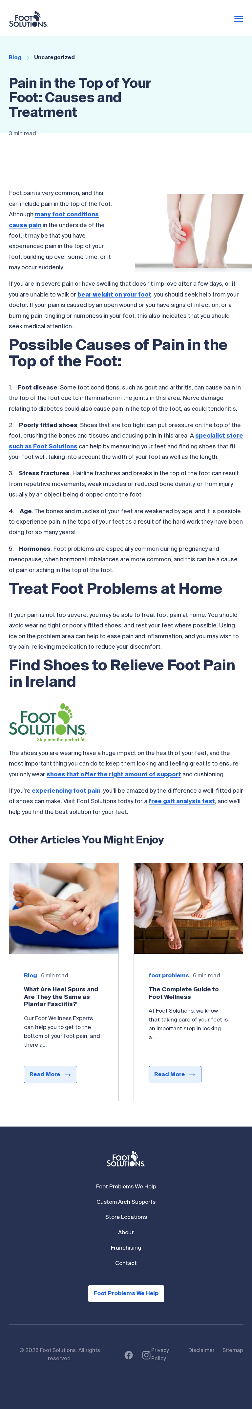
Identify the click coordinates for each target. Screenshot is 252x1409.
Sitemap (232, 1350)
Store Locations (126, 1217)
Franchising (126, 1248)
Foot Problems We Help (126, 1187)
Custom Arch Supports (126, 1202)
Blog (15, 58)
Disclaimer (201, 1350)
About (126, 1233)
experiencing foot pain (66, 791)
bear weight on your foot (114, 295)
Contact (126, 1263)
